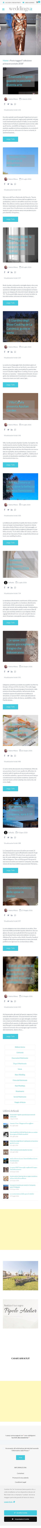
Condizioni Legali (20, 1482)
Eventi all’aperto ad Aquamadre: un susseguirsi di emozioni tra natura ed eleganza (20, 974)
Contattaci (20, 1473)
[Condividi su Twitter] (8, 105)
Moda (20, 1069)
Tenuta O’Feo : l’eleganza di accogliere (16, 161)
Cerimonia (20, 1052)
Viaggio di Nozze (20, 1102)
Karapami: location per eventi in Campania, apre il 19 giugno (19, 812)
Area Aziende (29, 2)
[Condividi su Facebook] (4, 105)
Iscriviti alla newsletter (20, 1438)
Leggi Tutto (10, 139)
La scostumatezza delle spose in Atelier (18, 892)
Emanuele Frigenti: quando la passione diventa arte (19, 81)
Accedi (8, 2)
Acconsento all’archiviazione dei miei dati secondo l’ (22, 1449)
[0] (37, 2)
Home (5, 60)
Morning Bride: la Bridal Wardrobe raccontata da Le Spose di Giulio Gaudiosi (18, 245)
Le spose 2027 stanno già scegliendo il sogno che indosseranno (20, 646)
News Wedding (20, 1075)
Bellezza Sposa (20, 1047)
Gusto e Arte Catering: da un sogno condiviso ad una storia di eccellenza (20, 730)
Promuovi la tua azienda (20, 1478)
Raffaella (11, 582)
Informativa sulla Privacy (20, 1450)
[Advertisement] (20, 1229)
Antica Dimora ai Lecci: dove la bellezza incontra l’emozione (20, 486)
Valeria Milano (13, 99)
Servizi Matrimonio (20, 1097)
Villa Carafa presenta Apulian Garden (17, 406)
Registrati (16, 2)
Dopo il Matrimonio (20, 1064)
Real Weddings (20, 1086)
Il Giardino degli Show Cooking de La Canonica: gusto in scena (19, 326)
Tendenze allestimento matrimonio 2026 (17, 564)
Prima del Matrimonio (20, 1080)
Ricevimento (20, 1091)
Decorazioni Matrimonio (20, 1058)
